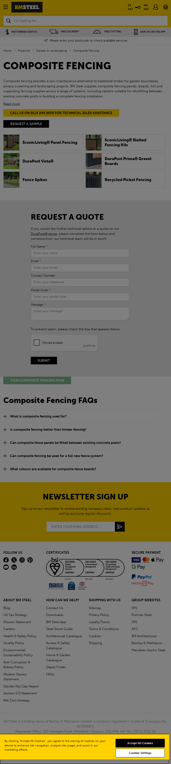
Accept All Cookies (140, 743)
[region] (84, 749)
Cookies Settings (140, 753)
